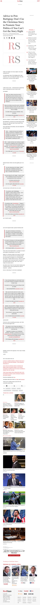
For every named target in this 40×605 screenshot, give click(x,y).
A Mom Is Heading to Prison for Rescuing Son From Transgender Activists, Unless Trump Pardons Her (32, 78)
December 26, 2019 (20, 248)
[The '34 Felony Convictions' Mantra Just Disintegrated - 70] (33, 571)
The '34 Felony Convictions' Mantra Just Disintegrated (32, 579)
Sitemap (34, 599)
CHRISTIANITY (8, 388)
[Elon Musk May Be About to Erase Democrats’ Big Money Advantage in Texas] (31, 133)
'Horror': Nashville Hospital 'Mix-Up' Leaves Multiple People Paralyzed (14, 451)
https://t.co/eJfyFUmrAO (14, 245)
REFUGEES (21, 390)
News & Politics (25, 599)
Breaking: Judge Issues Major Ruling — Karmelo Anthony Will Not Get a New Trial (13, 542)
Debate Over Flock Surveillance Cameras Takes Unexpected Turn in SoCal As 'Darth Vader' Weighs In (14, 506)
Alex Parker (6, 33)
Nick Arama (5, 471)
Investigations (25, 597)
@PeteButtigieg (15, 203)
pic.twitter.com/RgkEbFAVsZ (14, 336)
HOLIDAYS (18, 388)
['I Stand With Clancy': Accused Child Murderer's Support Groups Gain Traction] (31, 87)
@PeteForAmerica (8, 334)
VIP (18, 602)
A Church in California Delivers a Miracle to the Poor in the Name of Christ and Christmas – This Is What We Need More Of (13, 362)
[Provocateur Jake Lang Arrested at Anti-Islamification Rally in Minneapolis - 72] (15, 571)
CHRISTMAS (14, 388)
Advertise (30, 599)
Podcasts (29, 597)
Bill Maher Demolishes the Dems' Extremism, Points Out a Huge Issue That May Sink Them (13, 470)
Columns (24, 602)
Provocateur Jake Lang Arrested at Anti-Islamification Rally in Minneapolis (15, 580)
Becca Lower (32, 112)
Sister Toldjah (31, 127)
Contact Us (20, 599)
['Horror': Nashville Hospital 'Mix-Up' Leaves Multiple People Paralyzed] (14, 443)
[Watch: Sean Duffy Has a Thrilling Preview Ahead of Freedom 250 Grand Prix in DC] (31, 102)
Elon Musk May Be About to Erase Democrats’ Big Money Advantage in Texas (32, 139)
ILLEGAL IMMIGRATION (7, 390)
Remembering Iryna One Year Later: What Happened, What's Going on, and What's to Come (32, 124)
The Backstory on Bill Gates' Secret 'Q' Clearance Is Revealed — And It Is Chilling (14, 488)
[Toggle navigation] (1, 1)
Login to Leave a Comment (14, 555)
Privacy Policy (30, 602)
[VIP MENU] (38, 1)
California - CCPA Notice (35, 597)
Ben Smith (32, 142)
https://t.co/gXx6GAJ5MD (14, 181)
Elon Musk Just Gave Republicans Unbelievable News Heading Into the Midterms (7, 580)
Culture (24, 600)
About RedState (20, 597)
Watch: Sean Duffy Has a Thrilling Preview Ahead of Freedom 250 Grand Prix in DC (32, 109)
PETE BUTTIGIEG (15, 390)
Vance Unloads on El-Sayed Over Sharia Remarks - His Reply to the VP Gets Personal (14, 524)
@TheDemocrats (13, 146)
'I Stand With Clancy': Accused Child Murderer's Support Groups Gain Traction (31, 93)
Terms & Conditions (30, 600)
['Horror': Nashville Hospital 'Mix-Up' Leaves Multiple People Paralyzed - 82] (24, 571)
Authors (19, 600)
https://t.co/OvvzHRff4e (14, 149)
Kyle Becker (5, 453)
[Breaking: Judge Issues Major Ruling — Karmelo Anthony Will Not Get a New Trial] (14, 534)
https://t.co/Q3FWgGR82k (14, 211)
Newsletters (35, 600)
